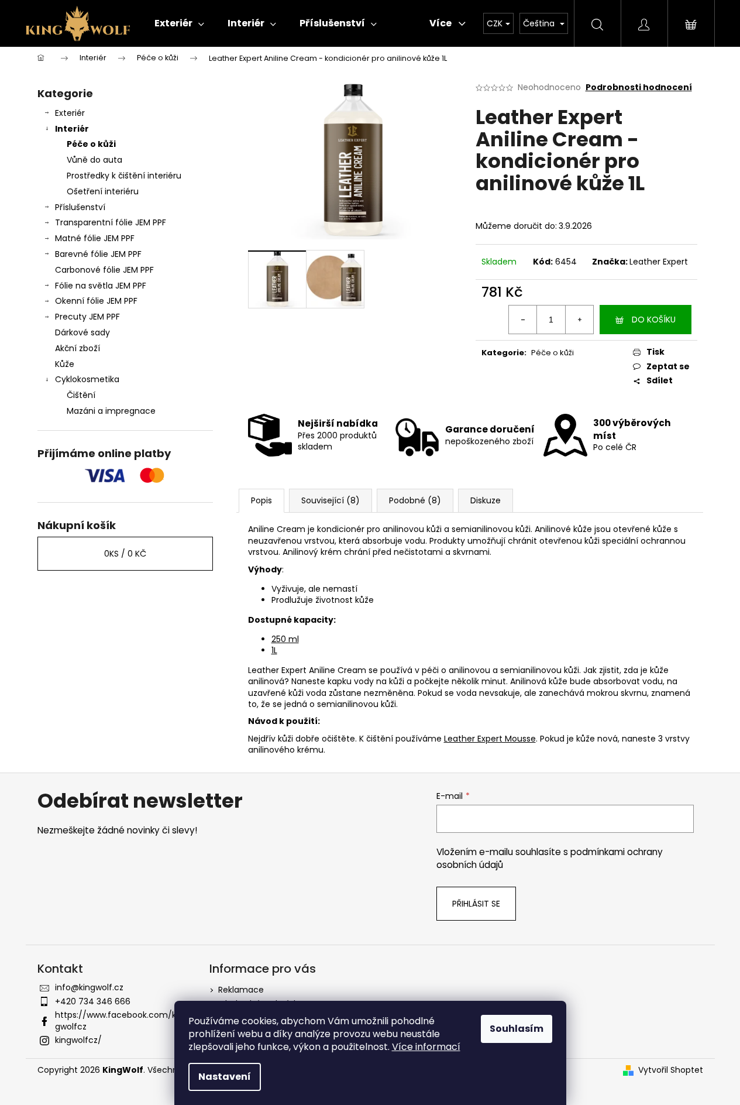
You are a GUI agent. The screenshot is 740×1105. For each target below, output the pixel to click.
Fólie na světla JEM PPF (100, 285)
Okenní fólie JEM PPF (96, 301)
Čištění (81, 395)
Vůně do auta (94, 160)
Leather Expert (658, 261)
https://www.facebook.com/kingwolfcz (119, 1020)
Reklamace (241, 990)
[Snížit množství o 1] (523, 320)
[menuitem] (179, 23)
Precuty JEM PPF (87, 316)
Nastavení (224, 1076)
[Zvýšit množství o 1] (579, 320)
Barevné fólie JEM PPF (98, 254)
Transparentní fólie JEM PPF (110, 222)
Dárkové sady (82, 332)
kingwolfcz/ (78, 1040)
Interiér (72, 129)
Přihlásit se (476, 904)
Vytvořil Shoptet (670, 1070)
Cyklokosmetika (87, 379)
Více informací (426, 1046)
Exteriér (70, 113)
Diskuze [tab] (485, 500)
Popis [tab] (261, 500)
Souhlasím (516, 1028)
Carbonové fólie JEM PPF (104, 270)
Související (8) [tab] (330, 500)
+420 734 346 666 (92, 1001)
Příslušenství (80, 207)
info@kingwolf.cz (89, 987)
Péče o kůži (91, 144)
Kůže (64, 364)
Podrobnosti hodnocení (639, 87)
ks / (125, 554)
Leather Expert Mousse (490, 738)
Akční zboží (77, 348)
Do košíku (654, 319)
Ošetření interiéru (103, 191)
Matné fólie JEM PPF (95, 238)
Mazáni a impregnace (111, 411)
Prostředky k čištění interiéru (124, 175)
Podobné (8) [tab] (415, 500)
